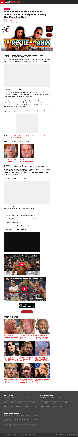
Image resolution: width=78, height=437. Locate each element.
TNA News (46, 2)
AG (11, 20)
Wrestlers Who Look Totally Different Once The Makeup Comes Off (11, 359)
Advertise (67, 434)
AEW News (39, 2)
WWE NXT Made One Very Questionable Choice (26, 359)
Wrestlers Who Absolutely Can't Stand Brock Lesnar (11, 337)
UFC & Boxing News (56, 2)
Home (24, 2)
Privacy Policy (59, 434)
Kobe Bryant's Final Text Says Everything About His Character (42, 337)
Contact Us (74, 434)
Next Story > (27, 312)
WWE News (31, 2)
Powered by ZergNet (46, 316)
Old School (67, 2)
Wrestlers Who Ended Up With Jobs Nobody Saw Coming (26, 380)
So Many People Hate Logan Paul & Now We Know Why (10, 380)
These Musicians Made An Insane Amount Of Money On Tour (27, 161)
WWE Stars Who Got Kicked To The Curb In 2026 (42, 380)
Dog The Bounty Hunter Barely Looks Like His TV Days (27, 337)
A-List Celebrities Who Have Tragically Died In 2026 (11, 161)
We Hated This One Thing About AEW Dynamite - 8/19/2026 (42, 359)
